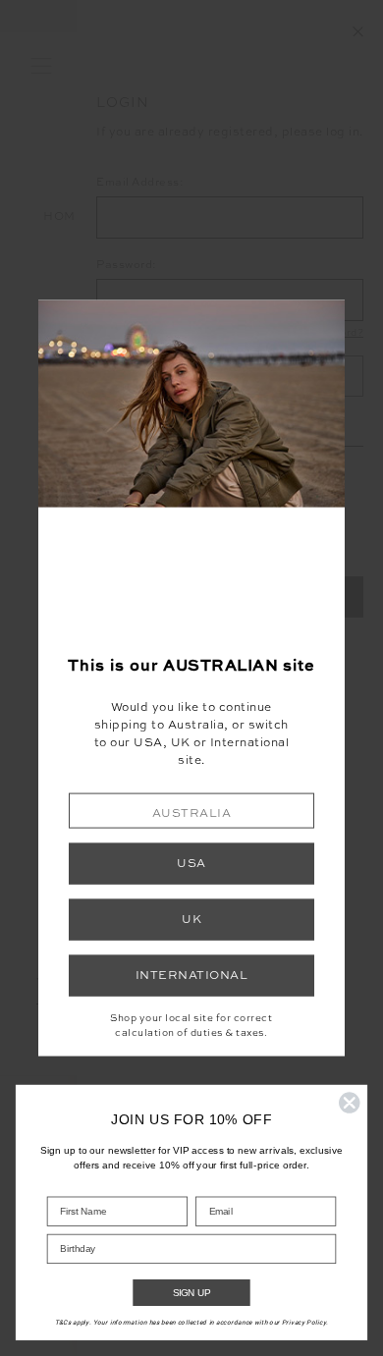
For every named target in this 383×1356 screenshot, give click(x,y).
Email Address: (140, 183)
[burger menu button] (41, 67)
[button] (191, 810)
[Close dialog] (349, 1102)
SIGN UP (192, 1292)
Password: (126, 265)
